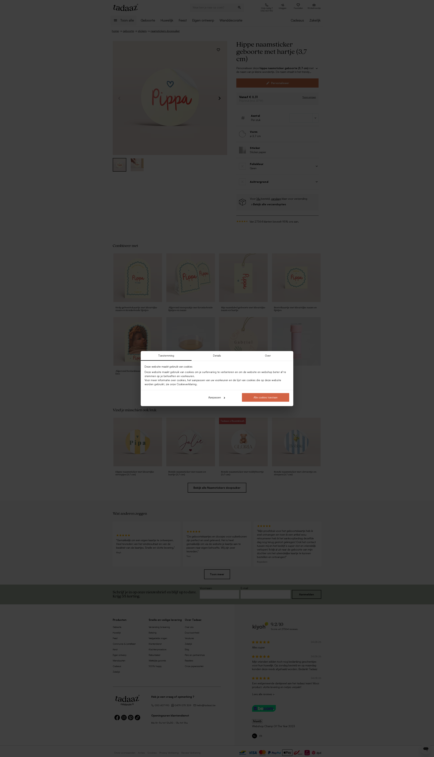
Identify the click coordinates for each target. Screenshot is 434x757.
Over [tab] (268, 355)
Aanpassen (214, 397)
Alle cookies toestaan (266, 397)
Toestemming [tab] (166, 355)
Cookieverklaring (187, 384)
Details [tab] (217, 355)
